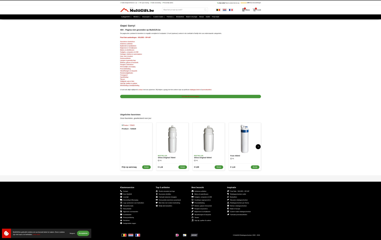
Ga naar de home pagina (190, 96)
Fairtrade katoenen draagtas (168, 197)
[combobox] (182, 10)
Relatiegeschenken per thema (239, 203)
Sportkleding (124, 77)
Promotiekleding (125, 69)
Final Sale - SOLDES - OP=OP (239, 191)
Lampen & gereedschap (128, 60)
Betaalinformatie (128, 206)
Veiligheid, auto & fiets (127, 81)
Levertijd (125, 197)
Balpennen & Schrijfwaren (128, 48)
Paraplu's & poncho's (201, 208)
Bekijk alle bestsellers (165, 206)
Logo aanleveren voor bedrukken (133, 203)
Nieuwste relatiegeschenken (239, 200)
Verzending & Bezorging (130, 200)
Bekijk (146, 167)
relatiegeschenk (195, 89)
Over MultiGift (127, 194)
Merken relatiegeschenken (238, 206)
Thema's (170, 17)
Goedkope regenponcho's (202, 200)
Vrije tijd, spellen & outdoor (128, 83)
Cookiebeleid (127, 214)
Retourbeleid (127, 208)
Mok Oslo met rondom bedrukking (169, 203)
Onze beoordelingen (254, 2)
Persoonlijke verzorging (127, 66)
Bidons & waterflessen (201, 194)
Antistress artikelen (126, 44)
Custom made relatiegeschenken (240, 211)
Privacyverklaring (128, 217)
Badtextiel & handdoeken (128, 46)
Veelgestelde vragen (129, 223)
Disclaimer (126, 220)
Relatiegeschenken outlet (238, 194)
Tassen (122, 79)
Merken (136, 17)
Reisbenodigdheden (126, 73)
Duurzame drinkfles (165, 194)
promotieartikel (206, 89)
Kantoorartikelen (125, 58)
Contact (125, 191)
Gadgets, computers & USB (129, 52)
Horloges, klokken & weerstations (131, 54)
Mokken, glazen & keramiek (129, 62)
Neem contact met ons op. (229, 3)
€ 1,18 (160, 167)
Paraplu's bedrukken (126, 64)
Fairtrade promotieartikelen (238, 214)
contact (140, 89)
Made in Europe (235, 208)
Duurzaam (146, 17)
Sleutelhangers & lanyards (128, 71)
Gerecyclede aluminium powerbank (170, 200)
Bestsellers (233, 197)
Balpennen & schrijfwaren (202, 211)
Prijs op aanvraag (129, 167)
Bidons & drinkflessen (127, 50)
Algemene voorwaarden (130, 211)
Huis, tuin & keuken (126, 56)
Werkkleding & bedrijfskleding (129, 85)
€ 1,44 (232, 167)
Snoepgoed (123, 75)
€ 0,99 (196, 167)
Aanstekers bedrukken (127, 41)
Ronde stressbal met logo (167, 191)
